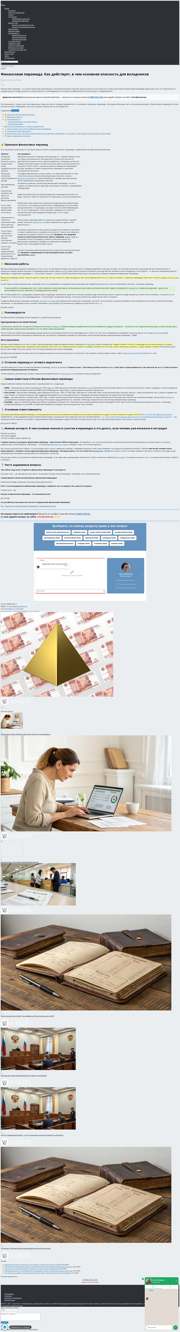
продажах (66, 374)
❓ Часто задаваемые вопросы (17, 136)
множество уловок (48, 301)
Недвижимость (14, 33)
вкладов (63, 271)
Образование (13, 29)
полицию (121, 457)
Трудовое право (14, 42)
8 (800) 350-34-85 (95, 97)
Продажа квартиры (19, 39)
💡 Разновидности (12, 119)
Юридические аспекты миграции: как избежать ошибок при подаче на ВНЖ (32, 1265)
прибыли (56, 326)
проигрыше (98, 451)
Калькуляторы (9, 52)
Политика (8, 1296)
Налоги (11, 15)
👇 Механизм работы (13, 117)
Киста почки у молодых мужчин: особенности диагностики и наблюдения (31, 1269)
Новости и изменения (16, 13)
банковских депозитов (27, 178)
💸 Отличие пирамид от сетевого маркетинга (24, 126)
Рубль (6, 56)
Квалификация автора (17, 606)
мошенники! (6, 611)
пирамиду (91, 344)
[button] (90, 470)
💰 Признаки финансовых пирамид (19, 114)
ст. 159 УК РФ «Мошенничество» (158, 414)
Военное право (14, 31)
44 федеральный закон (20, 21)
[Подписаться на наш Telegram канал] (5, 1327)
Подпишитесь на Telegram (20, 1327)
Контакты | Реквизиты (13, 1298)
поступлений (159, 333)
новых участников (130, 353)
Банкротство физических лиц (23, 25)
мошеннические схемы (58, 444)
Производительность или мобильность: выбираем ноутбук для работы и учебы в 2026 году (38, 1271)
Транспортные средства (17, 50)
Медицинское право (16, 48)
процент (168, 397)
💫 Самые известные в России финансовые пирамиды (27, 129)
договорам (65, 197)
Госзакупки (12, 17)
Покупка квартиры (19, 37)
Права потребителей (16, 46)
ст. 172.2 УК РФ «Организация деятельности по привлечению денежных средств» (137, 417)
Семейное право (14, 44)
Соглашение (9, 1294)
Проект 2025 (9, 54)
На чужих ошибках (20, 611)
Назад (3, 68)
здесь (67, 237)
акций (89, 388)
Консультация (9, 1300)
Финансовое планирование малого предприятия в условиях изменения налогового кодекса (38, 1267)
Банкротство (13, 23)
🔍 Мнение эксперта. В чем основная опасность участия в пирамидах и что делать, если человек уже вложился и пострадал (57, 133)
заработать (134, 288)
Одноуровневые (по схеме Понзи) (22, 122)
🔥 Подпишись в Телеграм (12, 609)
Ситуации (11, 11)
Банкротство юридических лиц (23, 27)
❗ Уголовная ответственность (17, 131)
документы (37, 222)
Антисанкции (9, 58)
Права (6, 9)
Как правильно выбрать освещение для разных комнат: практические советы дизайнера (37, 1273)
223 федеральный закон (21, 19)
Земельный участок (19, 35)
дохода (12, 161)
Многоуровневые (15, 124)
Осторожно (34, 611)
